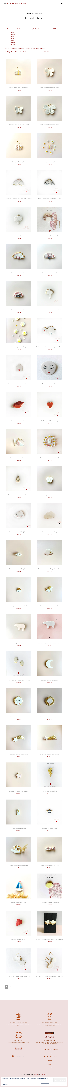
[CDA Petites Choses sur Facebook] (16, 1048)
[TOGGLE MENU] (5, 3)
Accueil (28, 13)
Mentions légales (49, 1053)
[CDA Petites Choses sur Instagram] (18, 1048)
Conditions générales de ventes (49, 1049)
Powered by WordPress (27, 1074)
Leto (39, 1074)
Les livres (49, 1060)
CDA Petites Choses (16, 3)
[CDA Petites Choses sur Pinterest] (21, 1048)
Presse (49, 1064)
